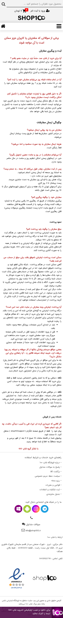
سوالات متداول (33, 525)
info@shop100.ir (33, 531)
